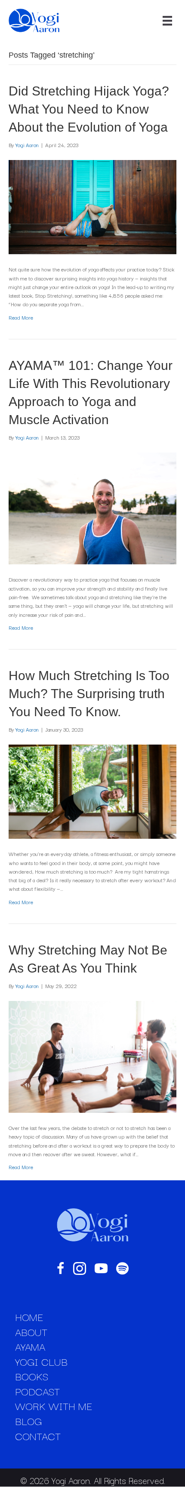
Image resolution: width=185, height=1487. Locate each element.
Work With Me (53, 1405)
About (31, 1331)
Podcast (37, 1391)
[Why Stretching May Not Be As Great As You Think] (92, 1056)
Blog (28, 1420)
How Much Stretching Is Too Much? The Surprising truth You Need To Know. (89, 693)
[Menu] (167, 21)
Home (29, 1316)
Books (31, 1376)
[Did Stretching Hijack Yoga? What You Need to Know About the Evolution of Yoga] (92, 206)
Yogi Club (41, 1361)
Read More (21, 317)
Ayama (30, 1346)
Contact (38, 1436)
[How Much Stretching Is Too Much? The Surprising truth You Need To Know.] (92, 791)
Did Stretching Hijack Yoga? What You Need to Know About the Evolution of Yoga (89, 109)
